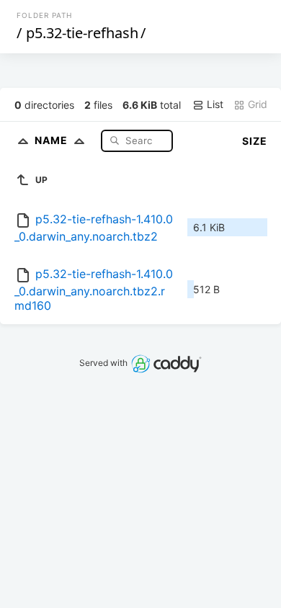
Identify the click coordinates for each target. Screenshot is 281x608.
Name (53, 140)
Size (254, 141)
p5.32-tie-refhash (82, 33)
